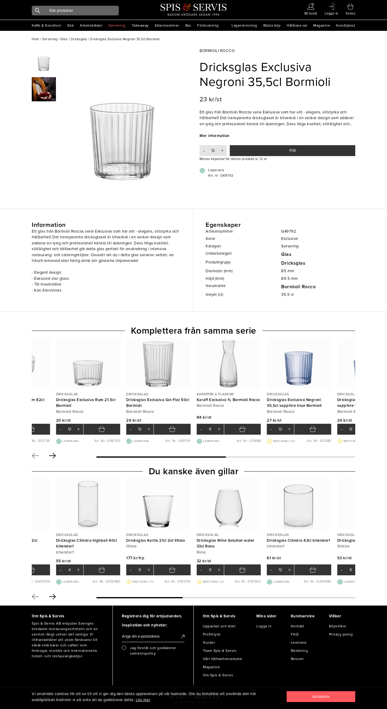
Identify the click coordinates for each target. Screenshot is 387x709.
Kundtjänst (345, 25)
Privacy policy (341, 634)
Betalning (299, 651)
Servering (117, 25)
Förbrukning (208, 25)
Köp (292, 150)
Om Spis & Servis (218, 675)
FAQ (295, 634)
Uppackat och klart (219, 626)
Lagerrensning (244, 25)
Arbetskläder (91, 25)
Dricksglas (293, 263)
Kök (70, 25)
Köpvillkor (337, 626)
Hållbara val (297, 25)
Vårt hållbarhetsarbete (222, 659)
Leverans (299, 642)
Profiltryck (212, 634)
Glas (286, 254)
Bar (188, 25)
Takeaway (140, 25)
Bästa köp (272, 25)
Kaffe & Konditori (46, 25)
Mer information (214, 135)
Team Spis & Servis (219, 651)
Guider (209, 642)
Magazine (321, 25)
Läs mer (143, 700)
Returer (297, 659)
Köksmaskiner (167, 25)
